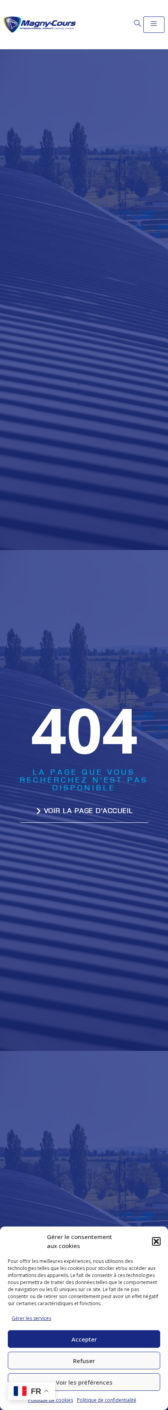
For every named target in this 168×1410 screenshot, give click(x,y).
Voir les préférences (84, 1382)
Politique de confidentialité (106, 1400)
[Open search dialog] (137, 23)
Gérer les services (31, 1318)
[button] (156, 1241)
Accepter (84, 1339)
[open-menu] (153, 24)
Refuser (84, 1361)
